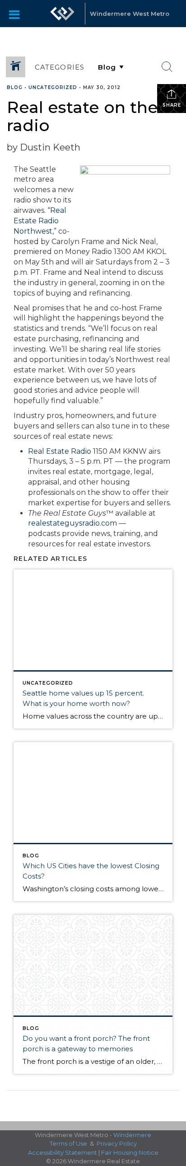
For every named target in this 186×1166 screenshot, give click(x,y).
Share (172, 105)
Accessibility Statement (62, 1152)
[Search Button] (167, 67)
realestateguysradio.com (72, 523)
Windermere (132, 1134)
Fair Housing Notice (129, 1152)
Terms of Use (68, 1143)
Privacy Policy (117, 1143)
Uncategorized (52, 87)
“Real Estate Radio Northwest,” (40, 220)
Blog (15, 87)
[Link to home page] (62, 13)
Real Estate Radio (59, 451)
